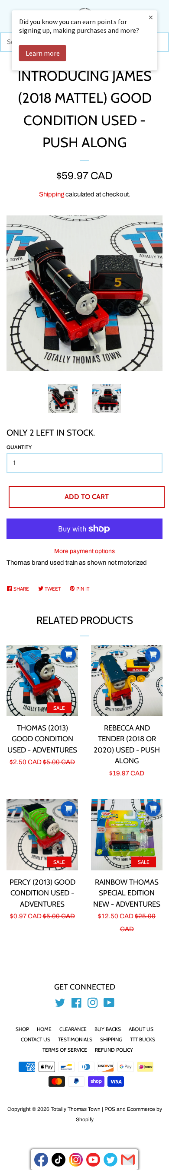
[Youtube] (93, 1159)
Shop (22, 1029)
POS (109, 1109)
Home (44, 1029)
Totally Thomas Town (76, 1109)
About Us (141, 1029)
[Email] (127, 1159)
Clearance (73, 1029)
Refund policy (114, 1050)
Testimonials (75, 1039)
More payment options (84, 551)
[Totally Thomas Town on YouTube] (109, 1004)
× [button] (151, 17)
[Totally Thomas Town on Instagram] (93, 1004)
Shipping (51, 194)
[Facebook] (41, 1159)
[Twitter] (110, 1159)
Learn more (43, 53)
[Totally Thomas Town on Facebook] (76, 1004)
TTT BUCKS (142, 1039)
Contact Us (35, 1039)
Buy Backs (107, 1029)
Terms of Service (64, 1050)
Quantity (19, 447)
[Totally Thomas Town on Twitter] (60, 1004)
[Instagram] (75, 1159)
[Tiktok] (58, 1159)
